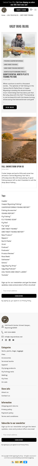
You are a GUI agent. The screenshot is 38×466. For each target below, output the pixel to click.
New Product (7, 235)
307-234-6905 (9, 332)
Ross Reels (6, 256)
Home (3, 15)
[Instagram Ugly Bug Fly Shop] (6, 340)
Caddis (4, 201)
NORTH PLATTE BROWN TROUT (15, 72)
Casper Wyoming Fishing (12, 204)
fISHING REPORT (8, 213)
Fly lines (5, 379)
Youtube (5, 275)
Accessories (6, 358)
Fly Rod (5, 223)
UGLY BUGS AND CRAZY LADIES (14, 272)
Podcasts (5, 250)
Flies (3, 354)
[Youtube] (13, 340)
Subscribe (19, 296)
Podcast (5, 247)
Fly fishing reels (8, 372)
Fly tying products (9, 368)
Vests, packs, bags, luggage (12, 351)
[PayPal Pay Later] (21, 463)
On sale (4, 382)
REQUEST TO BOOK (21, 10)
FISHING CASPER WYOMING (13, 61)
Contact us (6, 396)
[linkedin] (9, 340)
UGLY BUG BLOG (13, 15)
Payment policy (7, 413)
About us (5, 392)
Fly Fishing (6, 216)
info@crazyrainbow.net (13, 337)
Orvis (4, 244)
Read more (10, 107)
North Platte (6, 241)
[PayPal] (17, 463)
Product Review (8, 253)
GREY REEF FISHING (26, 15)
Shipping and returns (10, 406)
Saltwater (6, 260)
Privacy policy (7, 409)
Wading (4, 375)
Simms (4, 263)
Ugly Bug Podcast (9, 269)
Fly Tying (6, 226)
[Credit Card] (12, 463)
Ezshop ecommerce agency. (25, 458)
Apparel (5, 365)
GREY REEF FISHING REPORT (13, 68)
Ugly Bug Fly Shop (9, 266)
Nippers (5, 238)
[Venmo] (25, 463)
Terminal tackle (8, 361)
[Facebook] (2, 340)
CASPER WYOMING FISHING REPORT (16, 207)
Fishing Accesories (9, 210)
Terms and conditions (10, 416)
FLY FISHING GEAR (9, 220)
